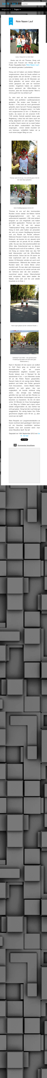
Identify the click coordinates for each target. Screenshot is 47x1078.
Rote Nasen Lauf (24, 21)
